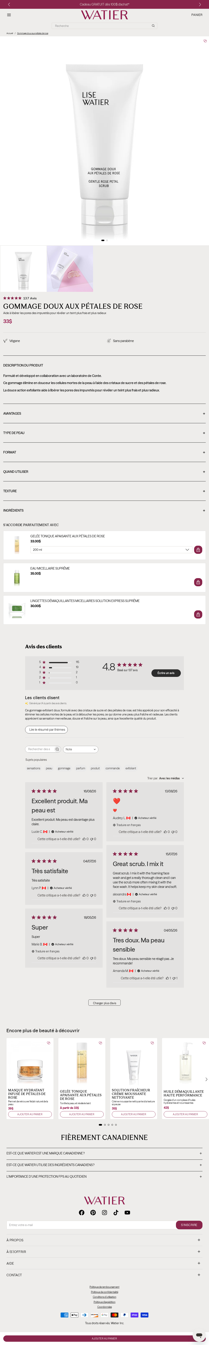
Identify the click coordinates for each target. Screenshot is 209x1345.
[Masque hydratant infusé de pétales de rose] (30, 1061)
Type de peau (104, 433)
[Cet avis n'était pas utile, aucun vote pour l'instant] (91, 839)
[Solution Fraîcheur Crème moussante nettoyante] (133, 1061)
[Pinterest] (93, 1212)
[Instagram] (104, 1212)
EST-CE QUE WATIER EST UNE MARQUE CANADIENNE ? (104, 1153)
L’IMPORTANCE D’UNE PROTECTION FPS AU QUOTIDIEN (104, 1177)
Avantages (104, 414)
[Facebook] (81, 1212)
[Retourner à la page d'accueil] (104, 1200)
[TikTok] (116, 1212)
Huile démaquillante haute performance (184, 1093)
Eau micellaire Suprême (50, 568)
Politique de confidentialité (104, 1292)
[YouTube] (127, 1212)
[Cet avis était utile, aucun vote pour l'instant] (84, 839)
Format (104, 452)
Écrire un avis (166, 673)
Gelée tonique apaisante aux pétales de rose (67, 536)
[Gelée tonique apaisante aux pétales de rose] (81, 1061)
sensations (33, 768)
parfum (80, 768)
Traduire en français (129, 825)
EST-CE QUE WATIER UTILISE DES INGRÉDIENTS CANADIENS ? (104, 1165)
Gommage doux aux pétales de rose (32, 33)
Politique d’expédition (105, 1302)
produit (95, 768)
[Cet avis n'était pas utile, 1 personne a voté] (173, 978)
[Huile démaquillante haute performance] (185, 1061)
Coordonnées (104, 1306)
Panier (196, 15)
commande (113, 768)
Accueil (10, 33)
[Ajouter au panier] (198, 550)
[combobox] (80, 749)
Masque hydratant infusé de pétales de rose (27, 1094)
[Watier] (104, 14)
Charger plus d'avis (104, 1003)
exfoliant (131, 768)
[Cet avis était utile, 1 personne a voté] (167, 978)
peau (49, 768)
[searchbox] (39, 749)
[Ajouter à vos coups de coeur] (205, 41)
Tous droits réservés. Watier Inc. (104, 1323)
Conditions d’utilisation (104, 1296)
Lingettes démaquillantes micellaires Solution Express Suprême (85, 601)
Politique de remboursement (104, 1286)
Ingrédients (104, 511)
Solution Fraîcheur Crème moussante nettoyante (131, 1094)
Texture (104, 491)
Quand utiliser (104, 472)
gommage (64, 768)
